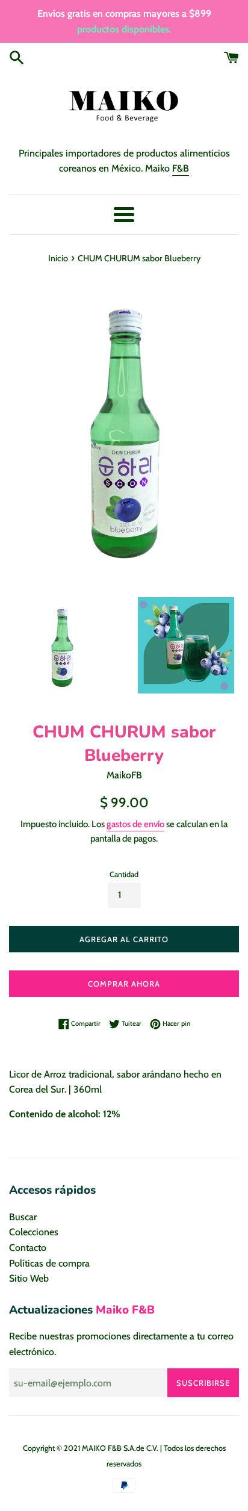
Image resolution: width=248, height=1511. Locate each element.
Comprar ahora (124, 983)
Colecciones (33, 1232)
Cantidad (124, 874)
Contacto (27, 1247)
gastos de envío (135, 824)
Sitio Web (29, 1278)
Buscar (23, 1217)
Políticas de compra (49, 1263)
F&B (180, 168)
